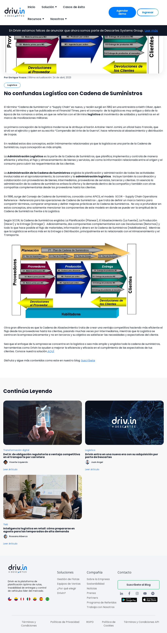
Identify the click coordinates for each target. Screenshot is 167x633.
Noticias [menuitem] (92, 588)
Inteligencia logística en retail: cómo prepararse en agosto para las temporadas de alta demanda (39, 530)
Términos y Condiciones (29, 623)
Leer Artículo (10, 469)
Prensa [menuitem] (91, 593)
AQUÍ (50, 351)
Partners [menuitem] (92, 598)
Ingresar (147, 12)
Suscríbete (88, 360)
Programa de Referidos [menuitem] (101, 602)
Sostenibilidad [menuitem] (95, 584)
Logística (12, 85)
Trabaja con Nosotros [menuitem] (100, 607)
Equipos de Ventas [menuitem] (69, 584)
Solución (48, 7)
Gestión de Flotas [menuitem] (68, 579)
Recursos (34, 19)
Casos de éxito (74, 7)
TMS (5, 524)
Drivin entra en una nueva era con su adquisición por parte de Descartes (121, 456)
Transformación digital (16, 450)
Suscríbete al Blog (139, 585)
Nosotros (57, 19)
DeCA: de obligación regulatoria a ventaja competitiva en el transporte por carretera (41, 456)
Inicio (31, 7)
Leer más (151, 30)
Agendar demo (122, 12)
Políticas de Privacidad (64, 622)
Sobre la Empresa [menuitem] (98, 579)
